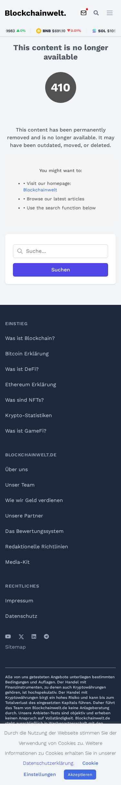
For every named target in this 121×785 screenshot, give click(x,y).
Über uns (16, 469)
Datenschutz (21, 616)
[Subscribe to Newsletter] (83, 13)
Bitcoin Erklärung (27, 354)
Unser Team (20, 485)
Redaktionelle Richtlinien (36, 546)
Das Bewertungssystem (34, 531)
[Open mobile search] (96, 13)
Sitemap (15, 647)
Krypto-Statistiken (28, 415)
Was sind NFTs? (24, 400)
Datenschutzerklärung (48, 763)
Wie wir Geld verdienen (34, 500)
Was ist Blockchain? (30, 338)
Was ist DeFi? (22, 369)
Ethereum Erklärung (30, 384)
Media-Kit (17, 562)
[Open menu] (110, 12)
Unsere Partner (24, 516)
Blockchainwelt (40, 189)
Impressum (19, 601)
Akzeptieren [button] (80, 774)
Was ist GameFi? (25, 431)
